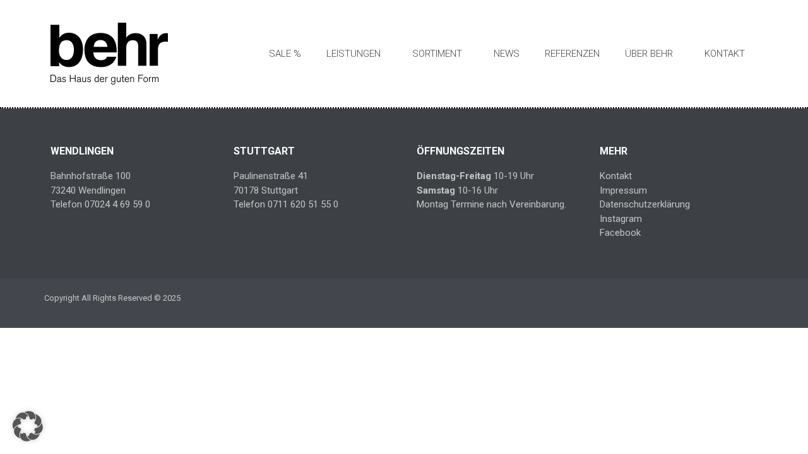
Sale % (285, 53)
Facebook (620, 232)
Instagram (621, 218)
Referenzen (572, 53)
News (507, 53)
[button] (28, 426)
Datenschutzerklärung (645, 204)
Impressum (623, 190)
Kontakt (724, 53)
